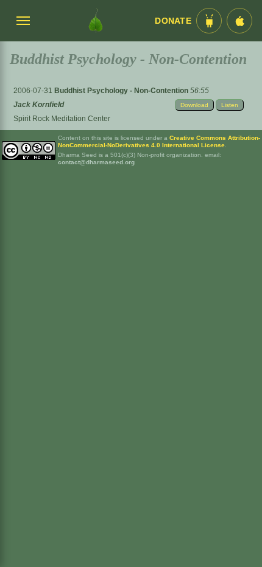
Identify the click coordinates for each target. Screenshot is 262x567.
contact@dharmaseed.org (96, 162)
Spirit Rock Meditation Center (61, 118)
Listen (229, 105)
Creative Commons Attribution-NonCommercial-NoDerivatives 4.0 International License (159, 141)
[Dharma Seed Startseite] (96, 20)
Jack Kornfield (38, 104)
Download (194, 105)
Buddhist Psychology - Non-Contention (122, 90)
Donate (173, 21)
